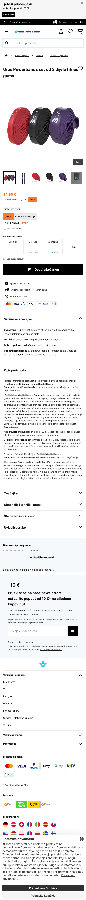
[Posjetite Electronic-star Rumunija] (29, 833)
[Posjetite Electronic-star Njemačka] (5, 824)
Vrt (4, 689)
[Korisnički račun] (61, 31)
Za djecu (8, 725)
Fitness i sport (22, 55)
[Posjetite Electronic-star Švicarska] (21, 824)
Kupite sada (8, 14)
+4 (73, 247)
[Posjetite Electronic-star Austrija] (13, 824)
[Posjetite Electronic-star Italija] (37, 824)
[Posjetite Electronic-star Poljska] (21, 833)
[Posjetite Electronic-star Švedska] (45, 833)
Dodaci (39, 55)
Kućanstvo (9, 681)
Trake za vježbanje (59, 55)
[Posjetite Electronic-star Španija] (45, 824)
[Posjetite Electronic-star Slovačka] (53, 824)
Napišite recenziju (44, 557)
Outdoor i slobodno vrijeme (18, 717)
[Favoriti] (70, 31)
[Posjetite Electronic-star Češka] (5, 833)
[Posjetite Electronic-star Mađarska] (13, 833)
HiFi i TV (8, 703)
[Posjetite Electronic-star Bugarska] (37, 833)
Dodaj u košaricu (46, 269)
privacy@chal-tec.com (51, 649)
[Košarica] (80, 31)
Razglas (7, 696)
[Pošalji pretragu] (6, 43)
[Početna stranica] (10, 55)
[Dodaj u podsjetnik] (80, 68)
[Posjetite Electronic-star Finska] (53, 833)
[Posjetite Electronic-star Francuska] (29, 824)
